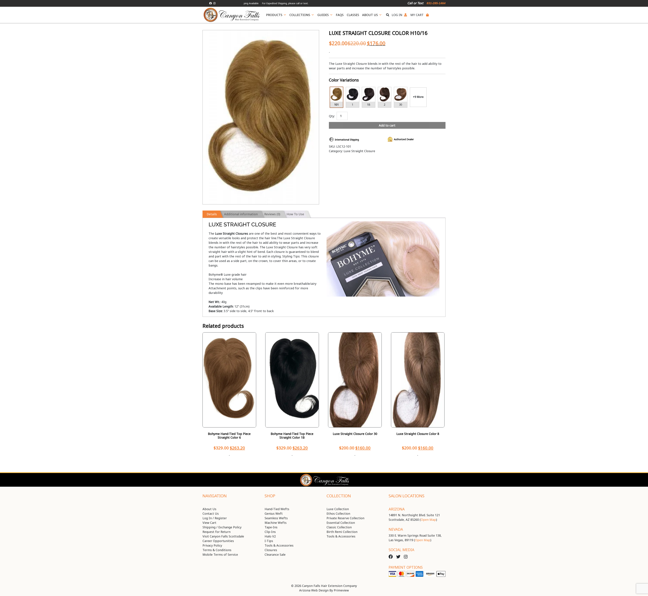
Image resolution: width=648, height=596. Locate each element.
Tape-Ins (271, 527)
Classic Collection (339, 527)
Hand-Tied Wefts (277, 509)
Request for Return (216, 532)
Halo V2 (270, 536)
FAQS (340, 15)
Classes (353, 15)
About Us (370, 15)
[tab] (211, 214)
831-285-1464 (436, 3)
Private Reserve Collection (345, 518)
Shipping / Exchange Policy (221, 527)
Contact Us (210, 513)
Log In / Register (214, 518)
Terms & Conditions (216, 550)
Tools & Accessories (279, 545)
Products (274, 15)
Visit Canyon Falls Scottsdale (223, 536)
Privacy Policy (212, 545)
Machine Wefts (276, 523)
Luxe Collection (338, 509)
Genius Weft (274, 513)
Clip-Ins (270, 532)
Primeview (341, 590)
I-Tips (269, 541)
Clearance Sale (275, 554)
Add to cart (387, 125)
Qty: (332, 115)
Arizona (397, 508)
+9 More (418, 97)
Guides (323, 15)
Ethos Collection (338, 513)
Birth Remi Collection (342, 532)
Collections (299, 15)
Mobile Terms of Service (220, 554)
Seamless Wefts (276, 518)
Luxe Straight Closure (359, 151)
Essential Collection (341, 523)
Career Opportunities (218, 541)
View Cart (209, 523)
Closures (271, 550)
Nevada (396, 529)
